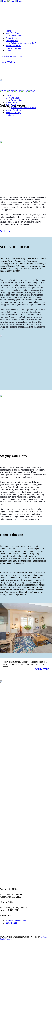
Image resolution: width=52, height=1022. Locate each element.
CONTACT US (42, 669)
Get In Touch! (7, 231)
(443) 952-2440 (8, 62)
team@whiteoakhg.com (12, 56)
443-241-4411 (12, 923)
